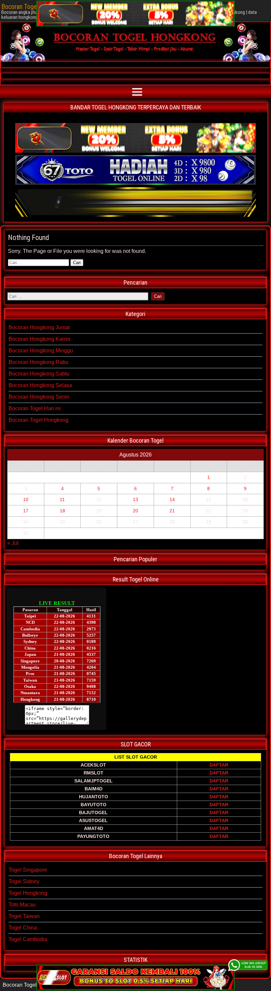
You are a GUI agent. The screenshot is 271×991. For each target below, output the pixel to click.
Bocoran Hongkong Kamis (39, 339)
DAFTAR (219, 765)
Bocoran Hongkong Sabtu (39, 374)
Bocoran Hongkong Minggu (41, 350)
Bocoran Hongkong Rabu (38, 362)
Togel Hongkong (28, 893)
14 (172, 499)
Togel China (23, 928)
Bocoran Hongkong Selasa (40, 385)
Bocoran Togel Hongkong (38, 420)
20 (135, 510)
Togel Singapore (28, 870)
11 (62, 499)
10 (25, 499)
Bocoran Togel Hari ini (35, 408)
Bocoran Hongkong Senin (39, 397)
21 (172, 510)
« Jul (13, 543)
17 (25, 510)
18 (62, 510)
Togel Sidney (24, 881)
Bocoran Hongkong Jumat (39, 327)
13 (135, 499)
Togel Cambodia (28, 939)
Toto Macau (22, 904)
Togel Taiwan (24, 916)
